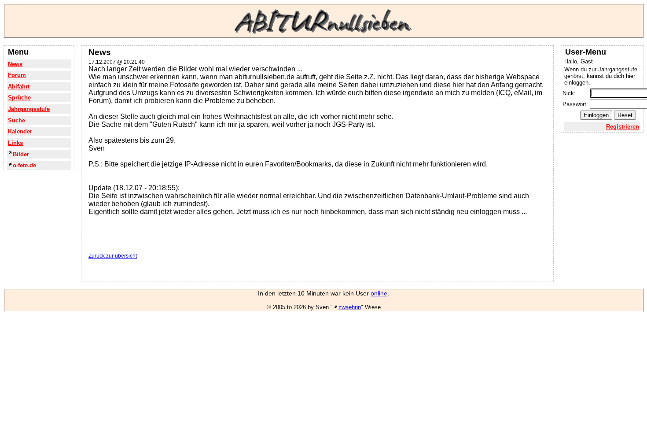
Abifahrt (18, 86)
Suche (16, 120)
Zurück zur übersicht (112, 256)
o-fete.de (24, 165)
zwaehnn (349, 307)
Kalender (20, 131)
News (15, 64)
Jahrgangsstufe (29, 109)
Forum (17, 75)
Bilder (21, 154)
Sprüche (19, 97)
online (379, 293)
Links (15, 143)
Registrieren (622, 126)
